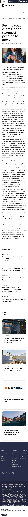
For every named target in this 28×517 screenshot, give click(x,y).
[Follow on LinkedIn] (9, 472)
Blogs (19, 43)
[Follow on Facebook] (6, 472)
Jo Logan (6, 43)
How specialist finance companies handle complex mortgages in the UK (12, 289)
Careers (14, 453)
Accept (4, 514)
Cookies (14, 460)
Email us (24, 458)
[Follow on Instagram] (13, 472)
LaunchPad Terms (16, 466)
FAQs (23, 456)
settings (16, 512)
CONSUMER (11, 1)
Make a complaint (16, 455)
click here (8, 489)
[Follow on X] (2, 472)
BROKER (4, 1)
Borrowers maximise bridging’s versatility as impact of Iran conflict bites (13, 259)
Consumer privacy (16, 458)
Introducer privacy (16, 456)
